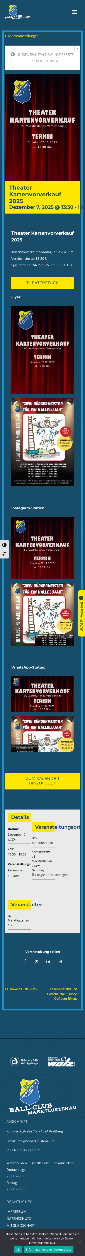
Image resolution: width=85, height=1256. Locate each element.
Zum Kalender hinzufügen (42, 781)
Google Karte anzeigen (44, 875)
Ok (18, 1249)
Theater (13, 876)
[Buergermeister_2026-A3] (42, 400)
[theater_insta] (42, 518)
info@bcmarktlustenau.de (36, 1141)
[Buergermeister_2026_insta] (42, 585)
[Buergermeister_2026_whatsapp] (42, 718)
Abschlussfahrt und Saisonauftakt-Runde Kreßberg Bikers (62, 993)
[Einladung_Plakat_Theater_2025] (42, 307)
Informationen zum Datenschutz (48, 1249)
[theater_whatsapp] (42, 677)
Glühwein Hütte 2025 (22, 988)
